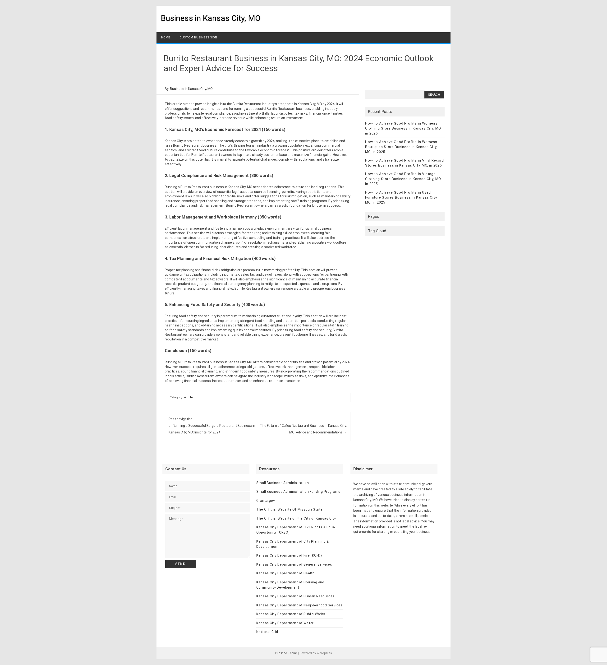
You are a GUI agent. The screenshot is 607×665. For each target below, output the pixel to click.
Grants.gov (265, 500)
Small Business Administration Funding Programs (298, 491)
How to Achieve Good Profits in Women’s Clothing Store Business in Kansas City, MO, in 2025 (403, 128)
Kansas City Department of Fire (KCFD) (289, 555)
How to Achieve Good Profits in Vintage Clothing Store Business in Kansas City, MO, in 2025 (403, 179)
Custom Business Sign (198, 37)
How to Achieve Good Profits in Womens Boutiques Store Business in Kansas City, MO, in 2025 (401, 147)
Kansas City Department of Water (285, 623)
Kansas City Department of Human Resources (295, 596)
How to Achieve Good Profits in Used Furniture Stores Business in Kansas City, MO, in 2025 (401, 197)
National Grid (267, 632)
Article (188, 397)
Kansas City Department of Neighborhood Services (299, 605)
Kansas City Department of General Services (294, 564)
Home (165, 37)
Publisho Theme (286, 653)
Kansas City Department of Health (285, 573)
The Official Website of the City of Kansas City (296, 518)
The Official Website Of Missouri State (289, 509)
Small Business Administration (282, 483)
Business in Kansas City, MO (211, 18)
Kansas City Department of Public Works (290, 614)
